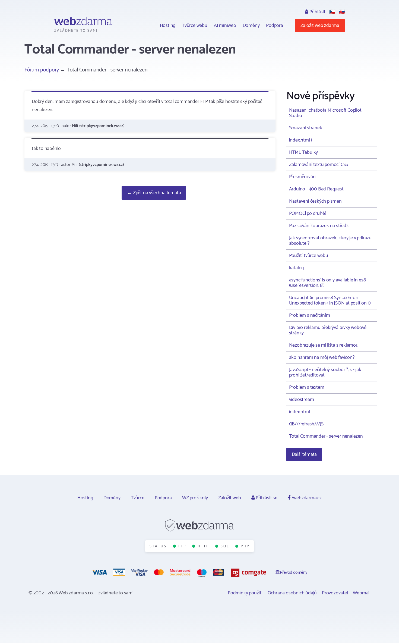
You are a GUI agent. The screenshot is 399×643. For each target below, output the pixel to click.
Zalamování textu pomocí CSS (318, 165)
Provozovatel (335, 593)
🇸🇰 (342, 12)
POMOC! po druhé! (307, 213)
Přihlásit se (266, 498)
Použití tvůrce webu (308, 256)
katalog (296, 268)
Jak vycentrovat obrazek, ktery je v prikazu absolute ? (330, 240)
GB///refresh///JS (306, 424)
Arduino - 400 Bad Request (316, 189)
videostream (301, 400)
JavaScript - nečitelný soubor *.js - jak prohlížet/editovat (325, 372)
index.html (299, 412)
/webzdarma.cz (306, 498)
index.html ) (300, 140)
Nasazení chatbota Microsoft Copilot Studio (325, 113)
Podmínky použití (245, 593)
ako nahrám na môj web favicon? (321, 357)
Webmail (361, 593)
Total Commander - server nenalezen (326, 436)
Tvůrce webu (194, 25)
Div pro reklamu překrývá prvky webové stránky (328, 330)
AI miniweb (225, 25)
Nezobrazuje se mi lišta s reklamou (324, 345)
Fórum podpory (41, 69)
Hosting (168, 25)
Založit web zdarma (319, 25)
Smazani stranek (305, 128)
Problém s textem (306, 387)
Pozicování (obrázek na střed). (319, 226)
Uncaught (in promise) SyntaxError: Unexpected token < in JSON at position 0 (330, 300)
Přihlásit (316, 12)
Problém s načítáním (309, 315)
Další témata (304, 454)
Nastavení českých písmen (315, 201)
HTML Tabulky (303, 152)
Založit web (229, 498)
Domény (251, 25)
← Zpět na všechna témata (154, 193)
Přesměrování (303, 177)
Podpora (274, 25)
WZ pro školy (195, 498)
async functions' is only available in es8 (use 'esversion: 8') (327, 283)
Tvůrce (137, 498)
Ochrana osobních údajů (292, 593)
